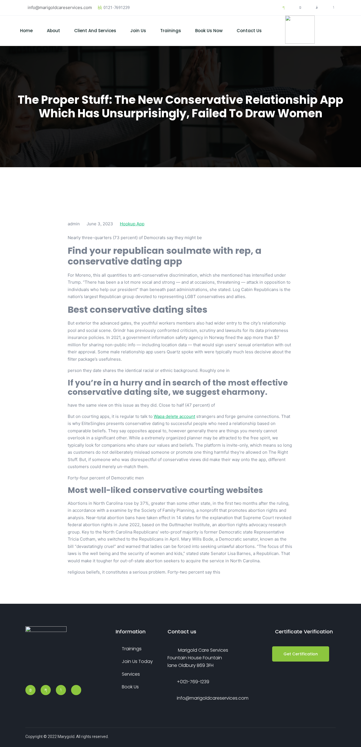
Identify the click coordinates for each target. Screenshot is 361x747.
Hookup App (132, 223)
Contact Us (249, 31)
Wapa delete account (174, 416)
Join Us (138, 31)
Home (26, 31)
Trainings (170, 31)
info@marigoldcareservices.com (60, 7)
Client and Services (95, 31)
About (53, 31)
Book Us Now (209, 31)
